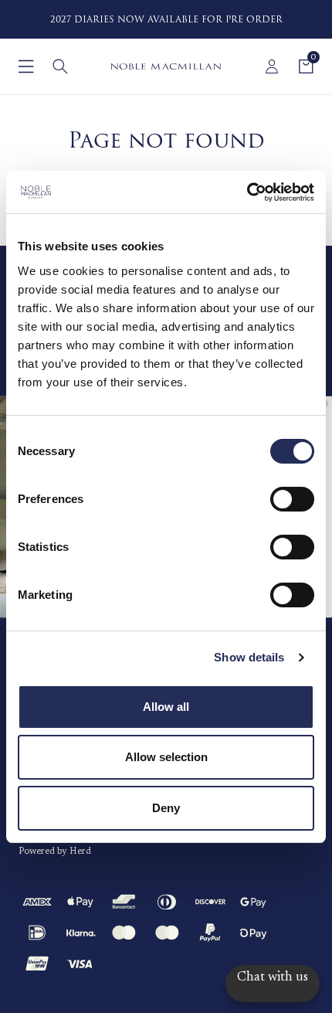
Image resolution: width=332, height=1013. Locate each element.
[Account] (271, 66)
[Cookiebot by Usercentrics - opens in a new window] (246, 192)
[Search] (60, 66)
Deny (166, 807)
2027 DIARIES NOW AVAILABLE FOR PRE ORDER (166, 19)
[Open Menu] (26, 66)
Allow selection (166, 756)
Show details (249, 657)
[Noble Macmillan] (165, 66)
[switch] (292, 499)
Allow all (166, 706)
